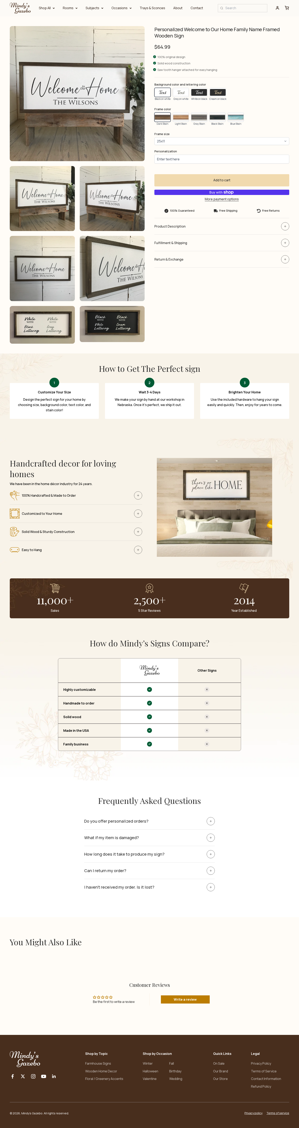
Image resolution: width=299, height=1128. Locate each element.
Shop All (45, 8)
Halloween (150, 1071)
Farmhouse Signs (98, 1063)
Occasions (119, 8)
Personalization (165, 151)
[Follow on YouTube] (43, 1076)
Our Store (220, 1078)
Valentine (150, 1078)
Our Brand (220, 1071)
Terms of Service (264, 1071)
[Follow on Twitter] (23, 1076)
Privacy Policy (261, 1063)
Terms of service (277, 1113)
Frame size (162, 134)
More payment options (222, 199)
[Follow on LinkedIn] (54, 1076)
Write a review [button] (185, 999)
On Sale (219, 1063)
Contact (197, 8)
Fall (171, 1063)
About (177, 8)
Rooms (68, 8)
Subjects (92, 8)
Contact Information (266, 1078)
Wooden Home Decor (101, 1071)
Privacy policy (253, 1113)
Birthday (175, 1071)
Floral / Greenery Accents (104, 1078)
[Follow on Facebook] (12, 1076)
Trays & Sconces (152, 8)
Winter (148, 1063)
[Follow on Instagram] (33, 1076)
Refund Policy (261, 1086)
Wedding (175, 1078)
